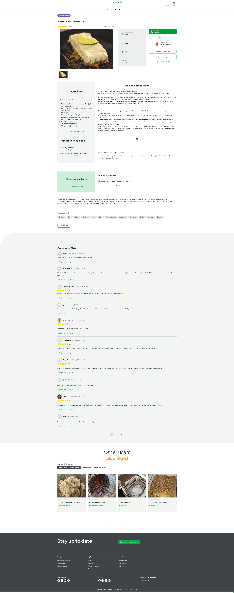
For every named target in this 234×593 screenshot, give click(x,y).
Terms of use (118, 589)
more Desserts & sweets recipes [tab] (69, 467)
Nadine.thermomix (97, 506)
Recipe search (123, 560)
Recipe (59, 557)
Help (135, 589)
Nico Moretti (166, 42)
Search (120, 557)
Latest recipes (62, 566)
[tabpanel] (117, 498)
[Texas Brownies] (132, 485)
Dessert (159, 217)
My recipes (99, 557)
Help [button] (125, 10)
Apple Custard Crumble (158, 503)
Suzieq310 (66, 269)
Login (89, 560)
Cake (100, 217)
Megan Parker (65, 506)
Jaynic (65, 396)
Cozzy (153, 506)
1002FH (123, 506)
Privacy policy (128, 589)
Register (90, 563)
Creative (62, 217)
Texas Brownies (125, 503)
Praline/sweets (111, 217)
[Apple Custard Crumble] (162, 485)
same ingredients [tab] (100, 467)
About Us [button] (118, 10)
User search (122, 563)
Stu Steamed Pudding (97, 503)
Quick (77, 217)
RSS (119, 566)
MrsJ (64, 320)
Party (93, 217)
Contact (110, 589)
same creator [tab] (86, 467)
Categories (61, 563)
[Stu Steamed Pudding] (102, 485)
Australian (122, 217)
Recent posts (92, 569)
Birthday (85, 217)
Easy (69, 217)
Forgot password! (93, 566)
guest (64, 253)
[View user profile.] (156, 44)
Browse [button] (109, 10)
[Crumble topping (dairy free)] (71, 485)
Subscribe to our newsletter (129, 542)
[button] (168, 4)
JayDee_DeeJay (68, 286)
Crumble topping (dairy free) (69, 503)
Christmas (133, 217)
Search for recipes (63, 560)
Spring (142, 217)
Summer (150, 217)
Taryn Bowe (67, 340)
